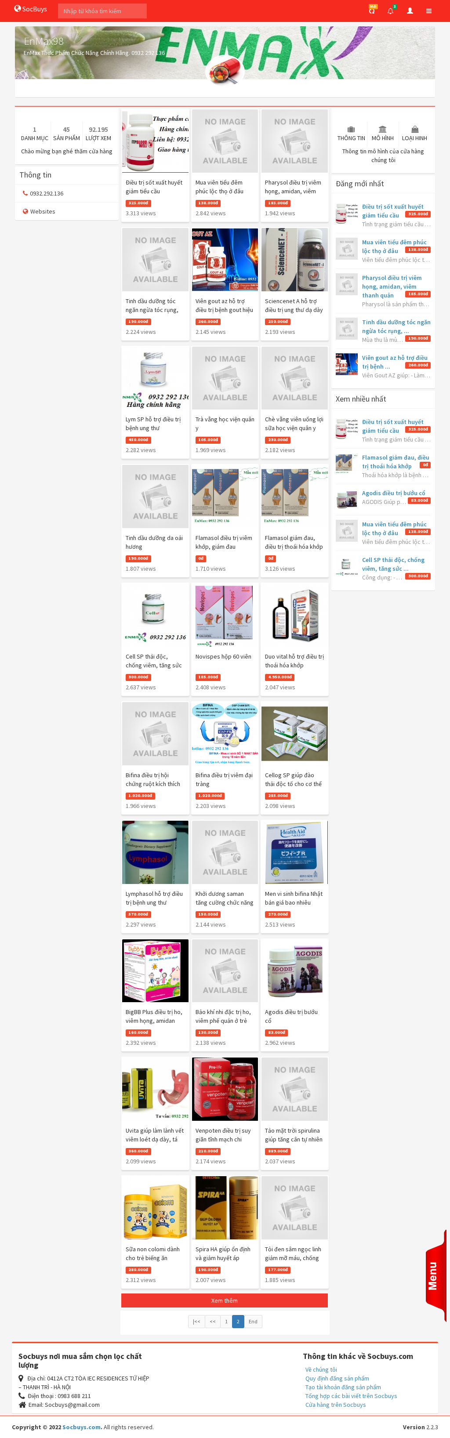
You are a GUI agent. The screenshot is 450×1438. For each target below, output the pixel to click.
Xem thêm (224, 1300)
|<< (196, 1321)
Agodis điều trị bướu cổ (393, 493)
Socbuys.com (81, 1427)
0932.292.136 (46, 193)
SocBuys (34, 8)
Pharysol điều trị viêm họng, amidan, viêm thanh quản (392, 286)
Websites (42, 211)
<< (213, 1321)
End (253, 1321)
